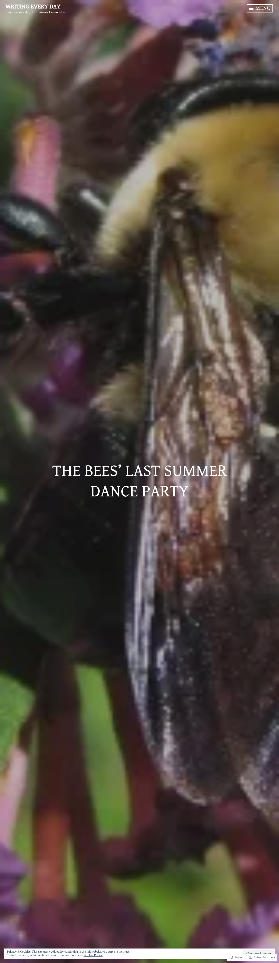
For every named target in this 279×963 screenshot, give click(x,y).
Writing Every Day (33, 6)
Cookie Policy (93, 955)
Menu (262, 8)
